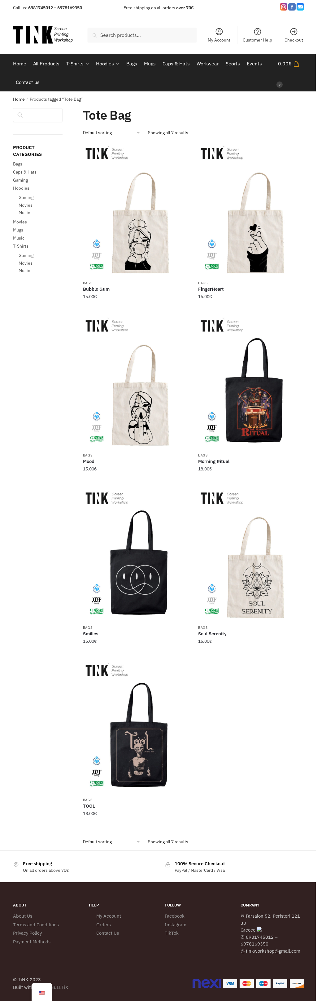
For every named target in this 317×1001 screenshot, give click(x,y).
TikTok (172, 933)
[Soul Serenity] (251, 555)
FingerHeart (211, 289)
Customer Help (257, 40)
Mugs (18, 230)
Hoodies (21, 188)
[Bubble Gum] (136, 210)
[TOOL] (136, 727)
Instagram (175, 925)
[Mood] (136, 382)
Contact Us (107, 933)
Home (19, 99)
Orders (103, 925)
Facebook (175, 916)
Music (24, 212)
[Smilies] (136, 555)
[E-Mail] (300, 8)
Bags (88, 283)
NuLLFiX (59, 987)
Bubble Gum (96, 289)
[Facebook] (292, 8)
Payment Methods (31, 942)
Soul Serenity (212, 634)
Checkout (293, 40)
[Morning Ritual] (251, 382)
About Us (22, 916)
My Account (219, 40)
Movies (26, 205)
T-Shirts (20, 246)
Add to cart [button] (136, 309)
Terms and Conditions (36, 925)
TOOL (89, 806)
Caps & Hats (25, 172)
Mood (88, 461)
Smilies (90, 634)
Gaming (20, 180)
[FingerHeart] (251, 210)
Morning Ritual (213, 461)
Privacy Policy (27, 933)
